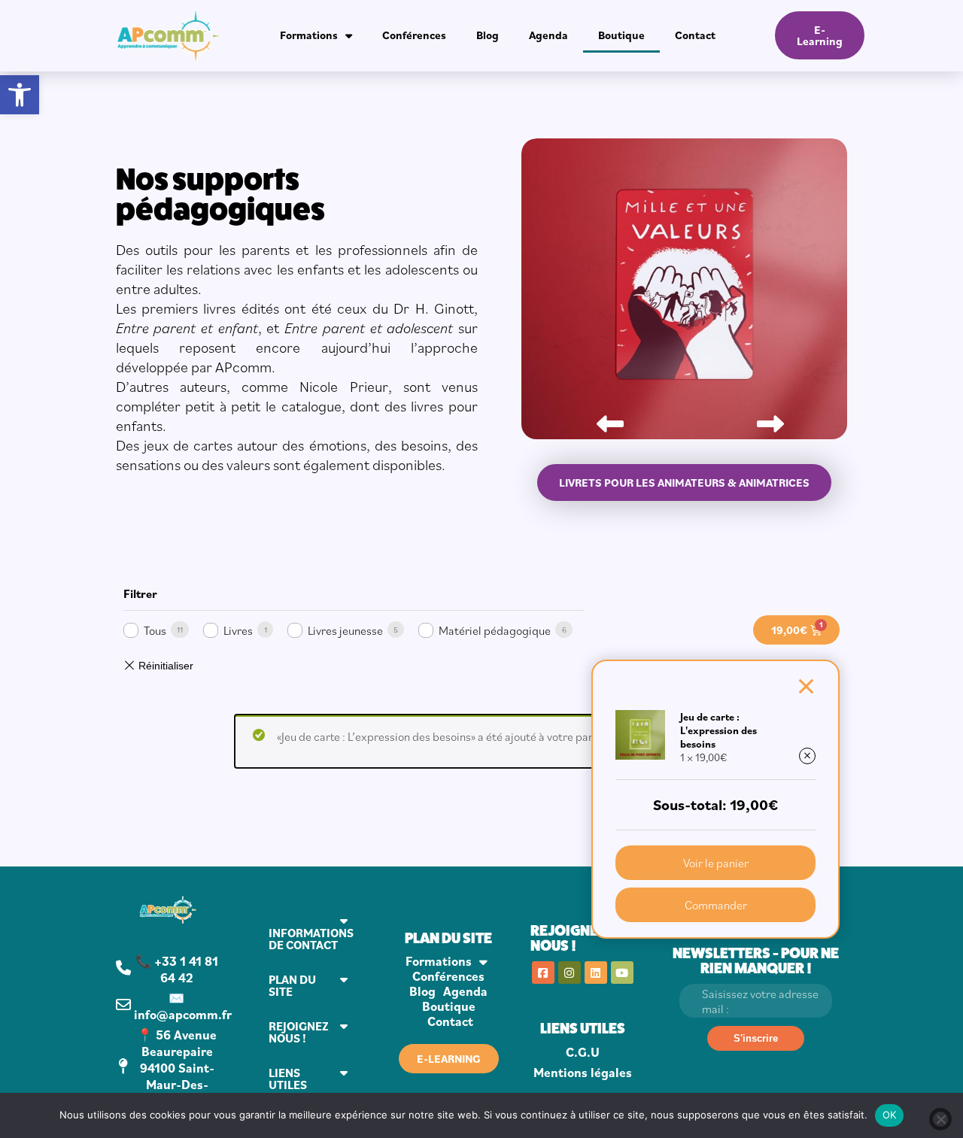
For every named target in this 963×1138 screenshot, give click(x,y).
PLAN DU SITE (292, 985)
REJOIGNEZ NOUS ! (299, 1031)
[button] (19, 94)
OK (889, 1115)
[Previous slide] (604, 418)
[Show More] (684, 434)
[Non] (940, 1119)
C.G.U (583, 1052)
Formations (309, 35)
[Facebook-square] (543, 972)
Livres (238, 630)
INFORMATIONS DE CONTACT (311, 938)
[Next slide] (764, 418)
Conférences (414, 35)
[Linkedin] (596, 972)
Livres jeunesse (345, 630)
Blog (487, 35)
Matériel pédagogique (495, 630)
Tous (155, 630)
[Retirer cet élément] (807, 755)
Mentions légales (582, 1072)
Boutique (621, 35)
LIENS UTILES (288, 1078)
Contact (695, 35)
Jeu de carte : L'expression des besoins (718, 730)
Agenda (548, 35)
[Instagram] (569, 972)
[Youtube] (622, 972)
